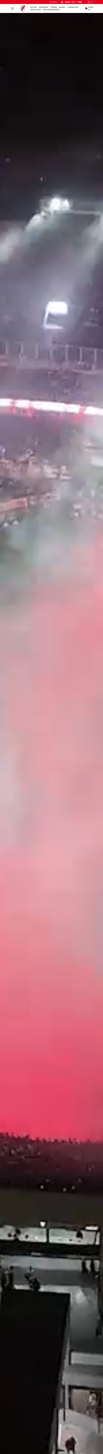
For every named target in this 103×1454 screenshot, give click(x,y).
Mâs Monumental (51, 10)
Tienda (53, 7)
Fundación (72, 7)
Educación (35, 10)
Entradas (43, 7)
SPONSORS (53, 2)
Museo (62, 7)
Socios (33, 7)
